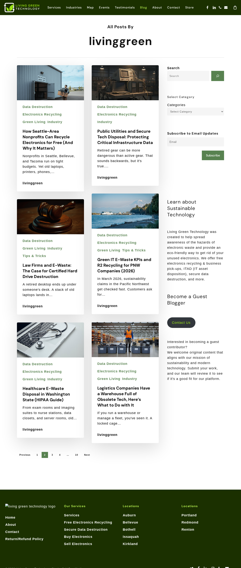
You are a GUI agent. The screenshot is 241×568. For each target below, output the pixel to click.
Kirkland (130, 544)
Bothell (129, 529)
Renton (188, 529)
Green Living (34, 122)
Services (71, 515)
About (10, 525)
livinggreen (33, 183)
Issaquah (131, 537)
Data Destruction (38, 107)
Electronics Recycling (42, 114)
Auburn (129, 515)
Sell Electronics (78, 544)
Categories (176, 105)
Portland (189, 515)
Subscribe (213, 155)
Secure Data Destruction (86, 529)
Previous (25, 455)
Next (87, 455)
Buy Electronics (78, 537)
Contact (12, 532)
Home (10, 517)
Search (173, 68)
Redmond (190, 522)
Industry (54, 122)
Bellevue (130, 522)
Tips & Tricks (134, 250)
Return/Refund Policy (24, 539)
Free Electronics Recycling (88, 522)
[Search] (217, 76)
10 (76, 455)
